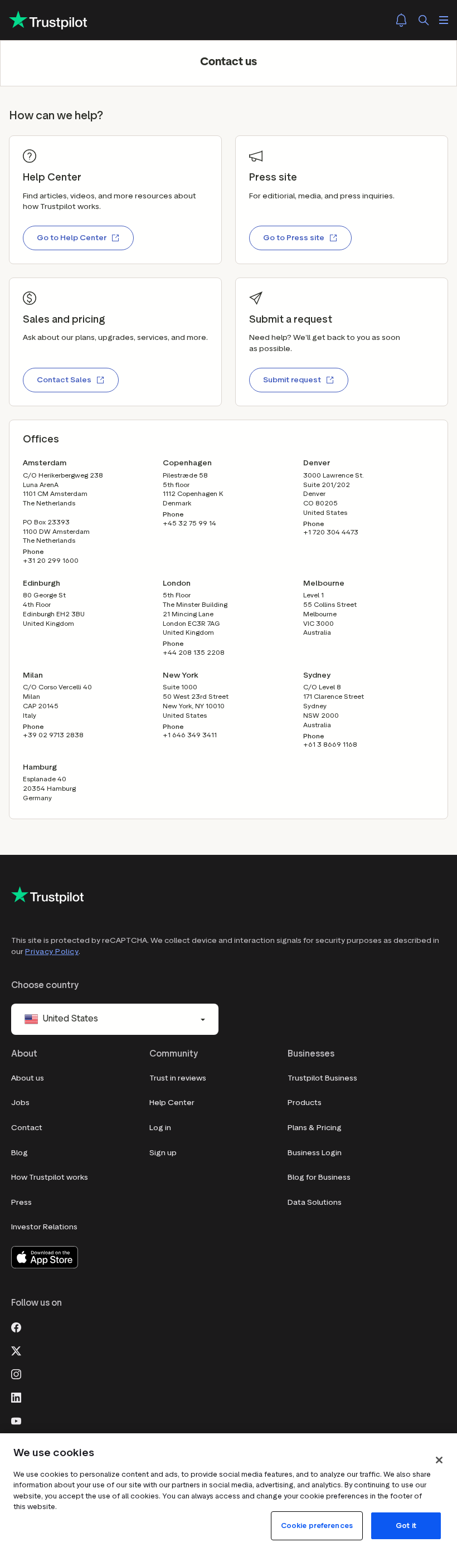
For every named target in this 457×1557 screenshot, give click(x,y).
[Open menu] (443, 20)
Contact (26, 1127)
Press (21, 1202)
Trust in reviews (177, 1078)
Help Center (172, 1102)
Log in (160, 1127)
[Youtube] (16, 1420)
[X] (16, 1350)
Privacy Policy (52, 951)
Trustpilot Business (322, 1078)
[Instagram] (16, 1373)
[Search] (423, 20)
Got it (406, 1525)
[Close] (439, 1460)
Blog (19, 1152)
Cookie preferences (317, 1525)
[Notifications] (401, 20)
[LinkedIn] (16, 1396)
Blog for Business (319, 1177)
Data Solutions (315, 1202)
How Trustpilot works (49, 1177)
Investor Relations (44, 1227)
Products (305, 1102)
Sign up (163, 1152)
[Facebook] (16, 1326)
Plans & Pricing (315, 1127)
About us (27, 1078)
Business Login (315, 1152)
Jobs (20, 1102)
